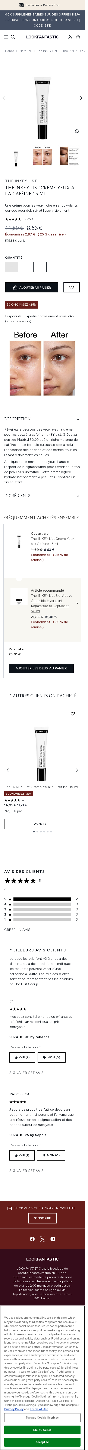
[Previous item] (7, 770)
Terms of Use (39, 1409)
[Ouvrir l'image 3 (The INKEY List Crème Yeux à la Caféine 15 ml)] (69, 156)
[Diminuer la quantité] (11, 267)
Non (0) (53, 1057)
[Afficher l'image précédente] (3, 98)
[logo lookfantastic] (42, 37)
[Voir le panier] (78, 37)
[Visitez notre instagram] (53, 1239)
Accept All (42, 1442)
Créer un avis (17, 930)
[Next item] (77, 770)
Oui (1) (24, 1155)
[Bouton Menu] (4, 37)
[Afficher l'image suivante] (81, 98)
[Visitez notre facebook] (32, 1239)
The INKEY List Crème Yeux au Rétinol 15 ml (41, 787)
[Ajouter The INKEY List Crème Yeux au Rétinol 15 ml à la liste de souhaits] (73, 714)
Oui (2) (24, 1057)
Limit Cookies (42, 1430)
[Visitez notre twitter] (42, 1239)
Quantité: (14, 257)
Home (9, 51)
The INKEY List (47, 51)
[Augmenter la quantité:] (40, 267)
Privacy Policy (13, 1409)
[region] (42, 1377)
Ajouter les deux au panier (41, 668)
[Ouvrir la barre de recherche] (12, 37)
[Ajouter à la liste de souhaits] (71, 287)
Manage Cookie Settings (42, 1417)
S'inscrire (42, 1218)
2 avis (29, 219)
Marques (25, 51)
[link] (70, 37)
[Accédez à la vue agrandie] (77, 131)
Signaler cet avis (26, 1073)
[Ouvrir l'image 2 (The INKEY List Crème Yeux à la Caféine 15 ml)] (42, 156)
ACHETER (41, 824)
